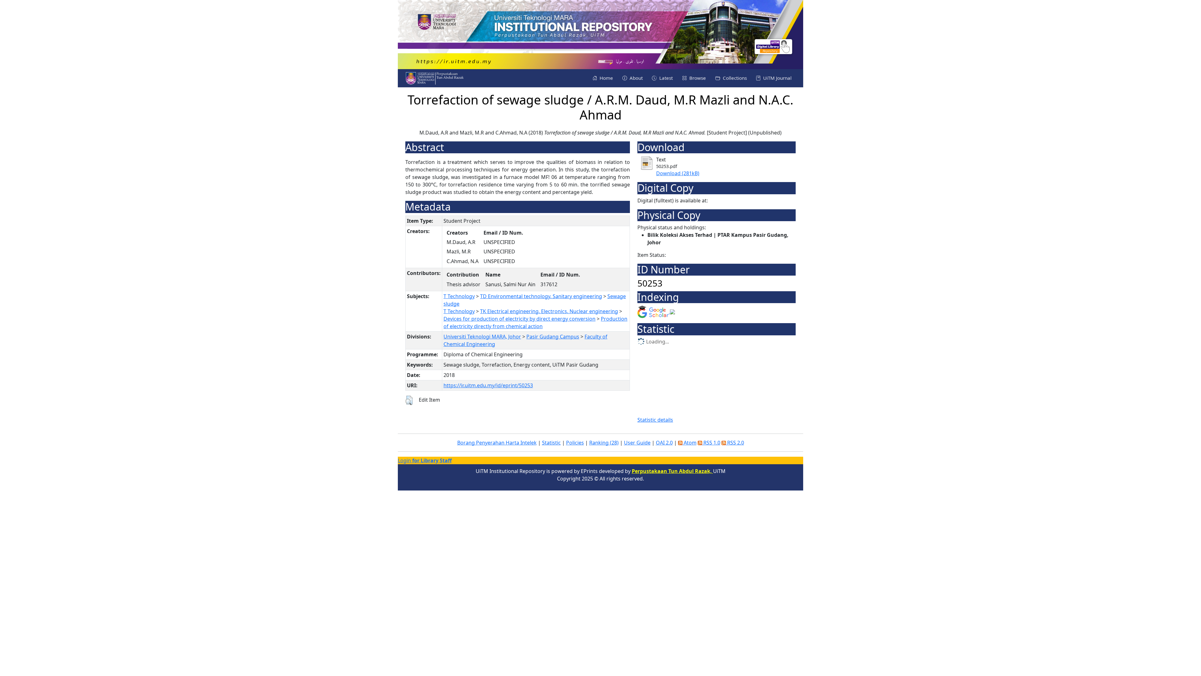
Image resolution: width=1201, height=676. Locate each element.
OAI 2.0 (664, 442)
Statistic (551, 442)
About (635, 78)
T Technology (459, 296)
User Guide (637, 442)
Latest (665, 78)
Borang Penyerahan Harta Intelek (497, 442)
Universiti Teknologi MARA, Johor (482, 336)
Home (605, 78)
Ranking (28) (604, 442)
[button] (409, 400)
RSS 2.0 (735, 442)
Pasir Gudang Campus (552, 336)
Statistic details (655, 419)
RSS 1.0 (711, 442)
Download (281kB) (677, 173)
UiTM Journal (777, 78)
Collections (734, 78)
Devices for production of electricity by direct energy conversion (519, 318)
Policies (575, 442)
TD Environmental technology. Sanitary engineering (541, 296)
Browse (697, 78)
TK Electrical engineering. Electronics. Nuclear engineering (549, 311)
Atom (689, 442)
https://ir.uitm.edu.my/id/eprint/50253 (488, 385)
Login (425, 460)
